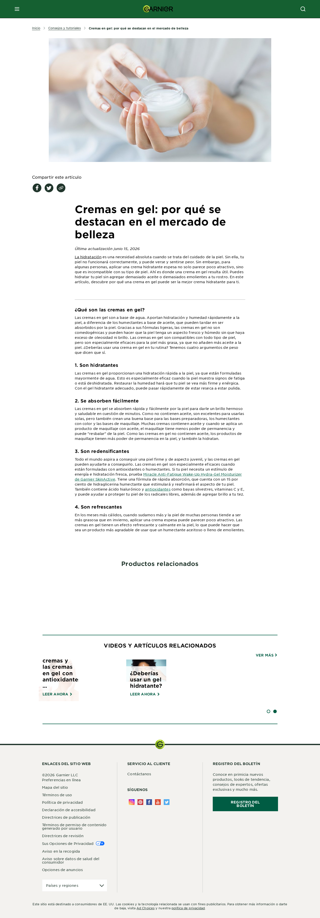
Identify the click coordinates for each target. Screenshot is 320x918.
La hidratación (88, 257)
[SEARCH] (303, 9)
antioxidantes (157, 489)
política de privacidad (188, 908)
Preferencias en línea (61, 780)
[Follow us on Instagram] (131, 802)
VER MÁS (265, 655)
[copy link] (61, 188)
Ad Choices (145, 908)
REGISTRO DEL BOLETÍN (245, 804)
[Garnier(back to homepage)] (158, 9)
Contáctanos (139, 774)
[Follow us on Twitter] (166, 802)
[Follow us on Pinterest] (140, 802)
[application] (74, 885)
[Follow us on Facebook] (149, 802)
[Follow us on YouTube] (158, 802)
